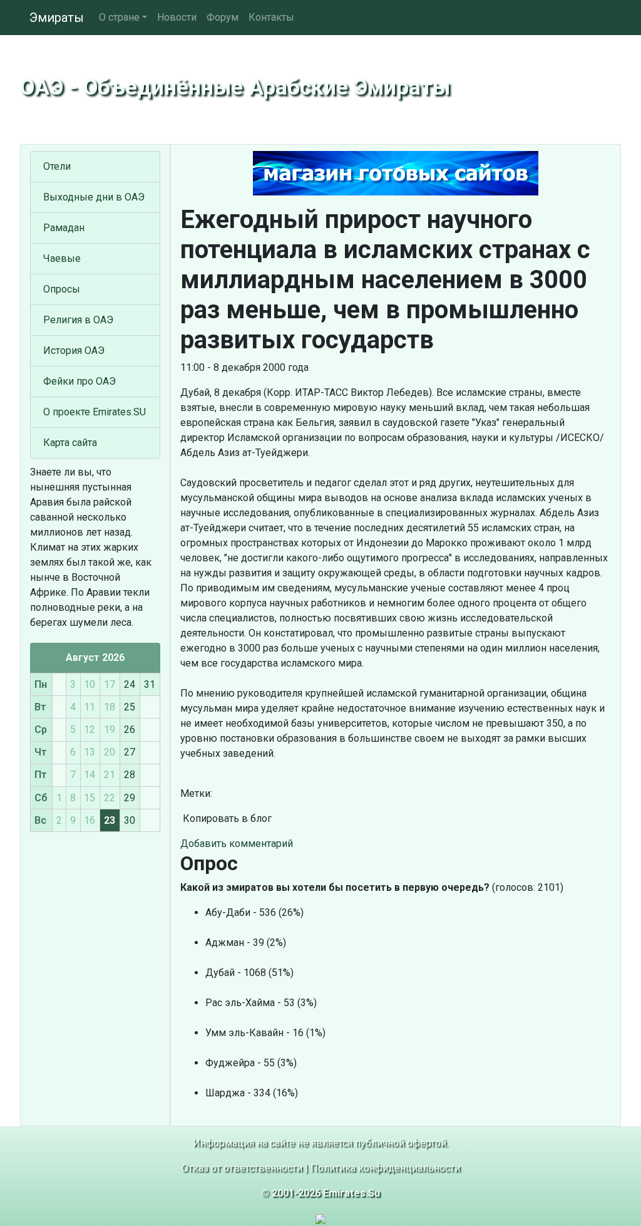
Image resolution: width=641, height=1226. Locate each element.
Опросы (61, 289)
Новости (177, 17)
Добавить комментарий (236, 843)
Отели (57, 166)
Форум (222, 17)
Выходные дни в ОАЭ (94, 197)
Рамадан (64, 228)
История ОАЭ (74, 350)
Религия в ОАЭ (78, 320)
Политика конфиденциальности (385, 1168)
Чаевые (62, 258)
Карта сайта (70, 443)
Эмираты (56, 17)
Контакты (271, 17)
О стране (119, 17)
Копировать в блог (226, 818)
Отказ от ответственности (242, 1168)
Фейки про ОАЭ (79, 381)
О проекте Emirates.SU (94, 412)
